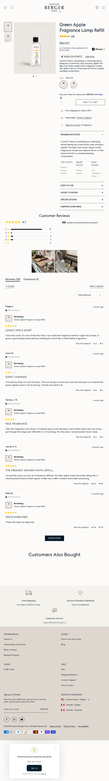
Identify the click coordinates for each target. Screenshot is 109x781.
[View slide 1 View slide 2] (35, 48)
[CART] (103, 7)
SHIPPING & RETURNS (71, 207)
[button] (67, 36)
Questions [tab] (31, 280)
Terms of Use (55, 726)
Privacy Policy (70, 726)
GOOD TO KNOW (69, 192)
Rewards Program (11, 655)
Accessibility (83, 726)
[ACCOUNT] (97, 7)
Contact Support (84, 118)
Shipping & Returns (69, 675)
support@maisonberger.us (54, 622)
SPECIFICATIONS (69, 200)
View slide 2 (35, 76)
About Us (8, 639)
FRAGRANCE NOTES (70, 135)
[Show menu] (5, 7)
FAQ (63, 669)
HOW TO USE (67, 185)
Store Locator (67, 685)
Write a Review (97, 286)
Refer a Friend (10, 650)
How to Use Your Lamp (71, 639)
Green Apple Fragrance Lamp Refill (29, 320)
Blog (63, 644)
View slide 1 (33, 76)
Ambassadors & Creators (15, 644)
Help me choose (72, 125)
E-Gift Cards (9, 669)
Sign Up (44, 709)
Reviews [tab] (12, 280)
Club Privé (89, 57)
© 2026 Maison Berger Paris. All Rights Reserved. (25, 726)
